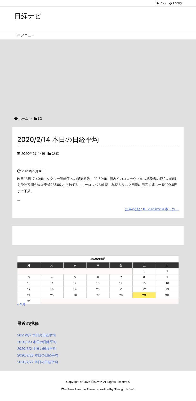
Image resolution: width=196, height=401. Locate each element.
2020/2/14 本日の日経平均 (58, 139)
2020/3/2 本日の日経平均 (36, 348)
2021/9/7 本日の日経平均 (36, 335)
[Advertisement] (98, 75)
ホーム (23, 118)
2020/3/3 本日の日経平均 (36, 342)
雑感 (55, 153)
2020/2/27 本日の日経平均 (37, 362)
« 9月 (21, 304)
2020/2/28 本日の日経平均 (37, 355)
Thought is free (124, 389)
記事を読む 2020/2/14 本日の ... (152, 209)
